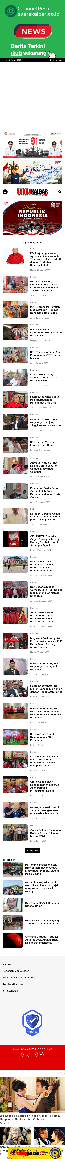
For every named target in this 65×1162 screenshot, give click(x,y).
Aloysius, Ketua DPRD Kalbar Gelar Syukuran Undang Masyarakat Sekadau (44, 467)
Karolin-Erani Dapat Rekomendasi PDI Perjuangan (42, 737)
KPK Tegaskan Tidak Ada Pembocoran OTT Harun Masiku (45, 355)
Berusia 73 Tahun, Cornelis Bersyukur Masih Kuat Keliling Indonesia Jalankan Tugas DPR (45, 286)
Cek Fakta (35, 532)
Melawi (33, 825)
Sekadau (34, 458)
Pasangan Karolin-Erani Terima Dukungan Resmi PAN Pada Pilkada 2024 (45, 810)
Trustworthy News (13, 984)
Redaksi (7, 964)
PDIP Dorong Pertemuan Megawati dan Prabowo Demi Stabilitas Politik (45, 309)
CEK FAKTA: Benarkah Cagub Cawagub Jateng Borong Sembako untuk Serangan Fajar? (44, 541)
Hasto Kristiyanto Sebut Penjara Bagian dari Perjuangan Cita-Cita (44, 399)
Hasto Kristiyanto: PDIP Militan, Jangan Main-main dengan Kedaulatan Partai (46, 688)
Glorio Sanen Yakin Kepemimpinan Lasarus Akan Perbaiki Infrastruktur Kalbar (44, 786)
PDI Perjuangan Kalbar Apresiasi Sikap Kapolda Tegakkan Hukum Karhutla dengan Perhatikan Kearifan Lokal (46, 259)
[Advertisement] (32, 96)
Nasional (34, 325)
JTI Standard (10, 990)
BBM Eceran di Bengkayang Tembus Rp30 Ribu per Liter (42, 922)
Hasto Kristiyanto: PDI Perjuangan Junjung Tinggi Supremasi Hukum (45, 422)
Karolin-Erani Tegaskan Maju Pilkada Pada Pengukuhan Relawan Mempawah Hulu (44, 761)
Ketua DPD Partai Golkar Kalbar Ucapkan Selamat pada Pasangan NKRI (45, 516)
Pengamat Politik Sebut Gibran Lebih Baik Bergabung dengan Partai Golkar (45, 492)
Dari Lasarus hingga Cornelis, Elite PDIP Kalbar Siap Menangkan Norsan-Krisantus (46, 591)
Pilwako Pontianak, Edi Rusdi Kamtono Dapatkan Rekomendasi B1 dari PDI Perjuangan (45, 713)
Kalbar (33, 249)
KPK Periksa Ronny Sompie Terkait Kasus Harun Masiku (43, 377)
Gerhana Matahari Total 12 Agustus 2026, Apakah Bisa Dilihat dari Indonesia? (41, 939)
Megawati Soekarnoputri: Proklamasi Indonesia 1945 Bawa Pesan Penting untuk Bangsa (46, 642)
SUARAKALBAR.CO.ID (35, 1049)
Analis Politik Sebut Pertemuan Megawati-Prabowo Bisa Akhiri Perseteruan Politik (43, 617)
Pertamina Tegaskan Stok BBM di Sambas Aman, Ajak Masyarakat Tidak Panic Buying (42, 887)
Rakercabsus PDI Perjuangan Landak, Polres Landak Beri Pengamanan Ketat (42, 566)
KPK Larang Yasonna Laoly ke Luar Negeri (43, 443)
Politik (33, 302)
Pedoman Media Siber (16, 970)
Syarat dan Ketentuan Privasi (20, 977)
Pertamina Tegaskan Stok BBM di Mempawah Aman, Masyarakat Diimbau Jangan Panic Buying (42, 869)
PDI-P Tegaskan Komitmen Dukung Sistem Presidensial (46, 332)
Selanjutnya (32, 851)
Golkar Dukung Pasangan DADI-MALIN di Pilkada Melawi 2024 (45, 833)
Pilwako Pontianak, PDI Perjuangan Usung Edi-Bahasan (44, 666)
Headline (34, 370)
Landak (33, 277)
